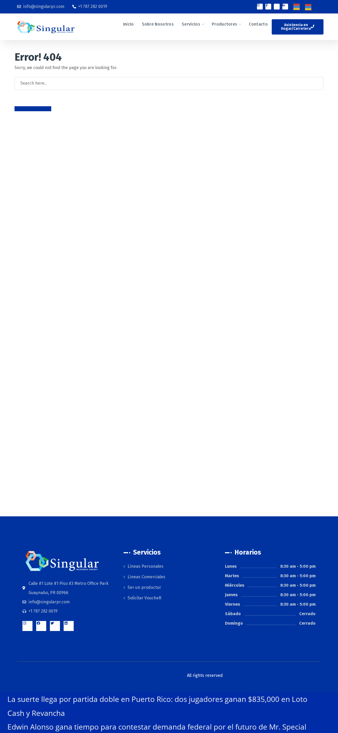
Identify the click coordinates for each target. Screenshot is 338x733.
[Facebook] (41, 626)
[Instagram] (260, 6)
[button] (297, 27)
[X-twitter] (277, 6)
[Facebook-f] (268, 6)
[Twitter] (55, 626)
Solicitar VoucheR (144, 597)
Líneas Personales (145, 566)
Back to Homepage (33, 108)
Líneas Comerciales (146, 576)
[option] (309, 7)
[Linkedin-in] (285, 6)
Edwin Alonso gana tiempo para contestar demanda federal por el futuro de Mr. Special (156, 727)
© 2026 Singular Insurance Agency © (169, 675)
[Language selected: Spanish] (305, 7)
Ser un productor (144, 587)
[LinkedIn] (69, 626)
